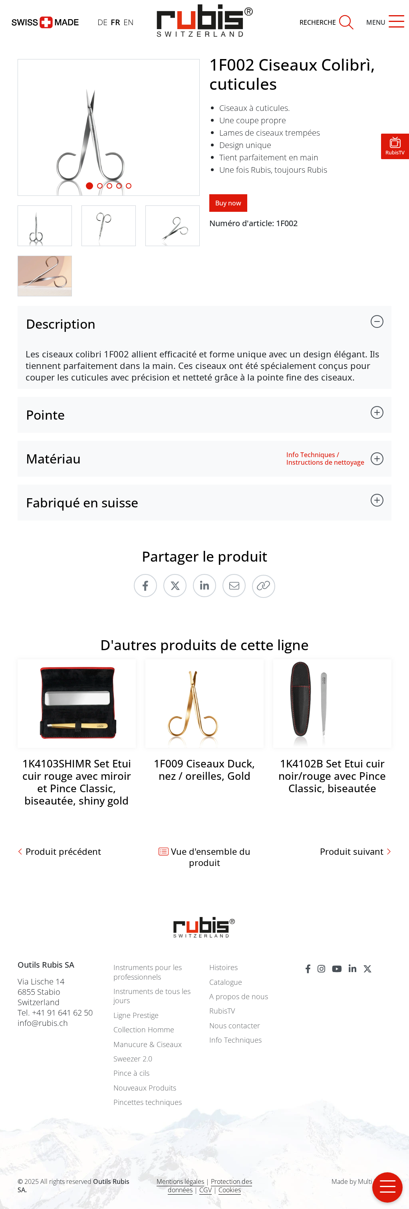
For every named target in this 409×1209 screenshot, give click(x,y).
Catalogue (225, 982)
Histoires (223, 967)
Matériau (53, 458)
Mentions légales (180, 1181)
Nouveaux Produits (144, 1088)
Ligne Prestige (136, 1015)
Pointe (45, 414)
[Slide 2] (109, 186)
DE (102, 22)
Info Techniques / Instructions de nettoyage (325, 458)
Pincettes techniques (147, 1102)
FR (115, 22)
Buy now (228, 203)
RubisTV (222, 1011)
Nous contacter (234, 1025)
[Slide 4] (128, 186)
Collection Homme (143, 1029)
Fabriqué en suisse (82, 502)
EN (128, 22)
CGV (205, 1189)
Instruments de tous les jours (152, 996)
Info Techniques (235, 1040)
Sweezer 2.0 (132, 1058)
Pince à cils (131, 1073)
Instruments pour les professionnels (147, 972)
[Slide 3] (119, 186)
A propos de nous (238, 996)
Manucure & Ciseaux (147, 1044)
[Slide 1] (89, 185)
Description (60, 323)
